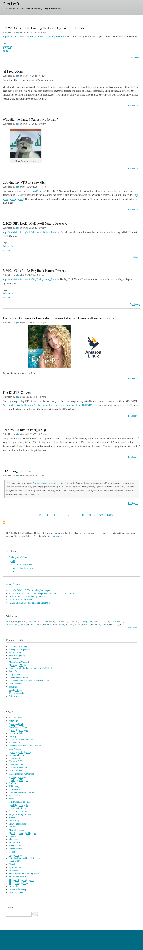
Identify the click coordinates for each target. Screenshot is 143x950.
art (96, 624)
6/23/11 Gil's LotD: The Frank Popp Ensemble (29, 602)
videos (9, 621)
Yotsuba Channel (16, 892)
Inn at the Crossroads (18, 804)
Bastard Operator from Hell (21, 739)
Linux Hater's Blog (17, 823)
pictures (102, 621)
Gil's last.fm (14, 696)
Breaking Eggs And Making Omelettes (26, 745)
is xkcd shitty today (17, 808)
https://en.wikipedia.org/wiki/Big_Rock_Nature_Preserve (31, 279)
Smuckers (13, 686)
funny (72, 621)
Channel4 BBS (15, 761)
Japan (23, 624)
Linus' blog (14, 820)
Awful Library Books (18, 729)
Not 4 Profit (14, 658)
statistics (7, 46)
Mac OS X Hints (16, 829)
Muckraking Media (17, 664)
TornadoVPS (32, 191)
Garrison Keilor (16, 789)
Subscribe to (4, 522)
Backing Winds (16, 733)
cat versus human (16, 755)
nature (6, 250)
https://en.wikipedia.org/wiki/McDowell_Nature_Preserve (31, 232)
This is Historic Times (19, 883)
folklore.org (14, 786)
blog (71, 624)
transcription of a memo (45, 482)
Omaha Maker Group (18, 677)
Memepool (13, 839)
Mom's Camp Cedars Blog (20, 661)
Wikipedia (8, 246)
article (50, 624)
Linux (105, 624)
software (115, 621)
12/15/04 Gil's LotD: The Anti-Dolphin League (29, 590)
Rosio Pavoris (15, 671)
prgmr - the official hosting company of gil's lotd (30, 668)
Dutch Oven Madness (18, 780)
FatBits (12, 783)
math (115, 624)
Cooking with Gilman (18, 557)
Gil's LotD (11, 3)
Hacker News (15, 795)
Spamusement (15, 867)
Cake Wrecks (15, 748)
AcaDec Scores (16, 717)
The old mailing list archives (21, 568)
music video (36, 624)
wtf (79, 624)
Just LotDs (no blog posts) (20, 564)
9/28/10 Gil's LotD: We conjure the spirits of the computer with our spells (41, 593)
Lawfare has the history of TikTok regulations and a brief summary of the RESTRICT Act (52, 405)
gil (17, 32)
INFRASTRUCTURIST (20, 801)
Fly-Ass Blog (15, 652)
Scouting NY (14, 861)
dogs (5, 50)
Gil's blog (13, 560)
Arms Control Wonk (18, 726)
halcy (11, 798)
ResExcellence (15, 854)
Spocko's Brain (15, 689)
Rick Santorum (15, 683)
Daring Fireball (16, 770)
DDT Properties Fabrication (21, 773)
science (60, 621)
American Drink (16, 723)
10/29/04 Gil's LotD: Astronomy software (27, 596)
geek (20, 621)
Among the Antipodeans (19, 649)
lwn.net (12, 826)
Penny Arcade (15, 845)
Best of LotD (13, 584)
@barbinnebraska (16, 693)
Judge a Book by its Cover (20, 814)
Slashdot (13, 864)
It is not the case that (18, 811)
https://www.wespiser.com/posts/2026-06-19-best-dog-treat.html (34, 36)
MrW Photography (17, 655)
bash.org (12, 736)
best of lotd (34, 621)
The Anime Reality (17, 876)
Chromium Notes (16, 764)
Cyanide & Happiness (18, 767)
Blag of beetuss (16, 674)
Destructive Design (17, 776)
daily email (57, 536)
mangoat (13, 836)
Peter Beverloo (15, 848)
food (88, 624)
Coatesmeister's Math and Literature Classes (29, 680)
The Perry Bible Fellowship (21, 879)
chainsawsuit (15, 758)
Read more (135, 57)
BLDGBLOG (15, 742)
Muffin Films (15, 842)
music (47, 621)
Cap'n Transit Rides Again (20, 751)
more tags (132, 627)
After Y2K (13, 720)
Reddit (12, 851)
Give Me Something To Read (22, 792)
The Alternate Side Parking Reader (24, 873)
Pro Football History (18, 646)
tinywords (13, 886)
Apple (61, 624)
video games (86, 621)
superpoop (13, 870)
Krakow (12, 817)
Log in (11, 571)
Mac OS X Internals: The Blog (22, 832)
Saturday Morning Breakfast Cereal (25, 858)
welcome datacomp (17, 889)
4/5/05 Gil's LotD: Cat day (20, 599)
